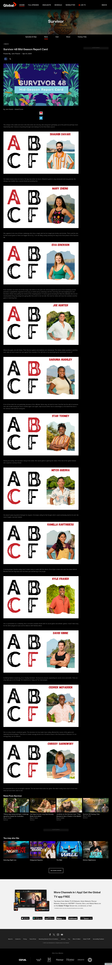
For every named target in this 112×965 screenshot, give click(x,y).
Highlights (46, 5)
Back (6, 44)
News (46, 37)
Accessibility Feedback (98, 939)
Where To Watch (76, 939)
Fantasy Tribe (82, 37)
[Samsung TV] (73, 918)
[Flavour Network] (60, 960)
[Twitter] (10, 59)
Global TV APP (86, 939)
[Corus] (22, 960)
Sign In (104, 5)
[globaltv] (9, 5)
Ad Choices (108, 963)
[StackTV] (81, 960)
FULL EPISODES (33, 5)
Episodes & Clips (31, 37)
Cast (57, 37)
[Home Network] (70, 960)
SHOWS (21, 5)
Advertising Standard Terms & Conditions (48, 939)
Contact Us (18, 939)
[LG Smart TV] (86, 918)
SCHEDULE (58, 5)
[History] (49, 960)
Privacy (25, 939)
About (68, 37)
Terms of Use (33, 939)
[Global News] (38, 960)
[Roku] (61, 918)
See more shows (56, 870)
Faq (69, 939)
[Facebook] (5, 59)
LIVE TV (83, 5)
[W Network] (90, 960)
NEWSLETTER (70, 5)
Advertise (63, 939)
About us (10, 939)
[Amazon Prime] (49, 918)
